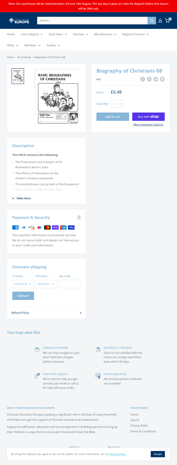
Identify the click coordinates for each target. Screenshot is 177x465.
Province (41, 276)
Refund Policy (20, 313)
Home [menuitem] (11, 34)
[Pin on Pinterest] (149, 79)
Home (10, 57)
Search (134, 420)
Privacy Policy (139, 425)
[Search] (151, 20)
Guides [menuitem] (51, 45)
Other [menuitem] (11, 45)
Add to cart (112, 117)
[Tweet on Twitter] (155, 79)
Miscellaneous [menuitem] (103, 34)
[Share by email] (162, 79)
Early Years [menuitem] (56, 34)
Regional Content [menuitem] (133, 34)
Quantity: (102, 104)
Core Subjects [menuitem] (30, 34)
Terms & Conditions (143, 431)
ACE (98, 79)
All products (24, 57)
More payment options (148, 125)
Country (17, 276)
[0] (167, 20)
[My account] (160, 20)
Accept (158, 454)
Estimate (23, 296)
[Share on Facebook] (142, 79)
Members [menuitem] (30, 45)
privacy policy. (118, 454)
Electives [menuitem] (78, 34)
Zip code (64, 276)
